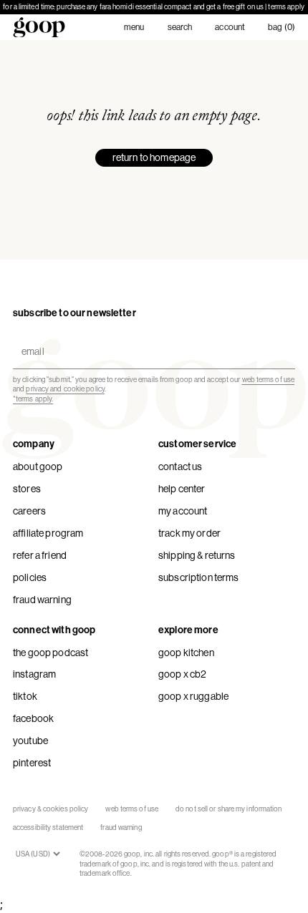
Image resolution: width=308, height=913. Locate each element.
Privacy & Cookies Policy (50, 809)
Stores (27, 488)
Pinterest (32, 762)
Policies (30, 577)
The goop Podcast (50, 652)
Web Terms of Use (131, 809)
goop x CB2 (182, 674)
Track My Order (189, 533)
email (29, 339)
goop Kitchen (186, 652)
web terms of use (268, 380)
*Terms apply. (33, 399)
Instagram (34, 674)
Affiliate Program (48, 533)
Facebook (33, 718)
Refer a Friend (40, 555)
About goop (37, 466)
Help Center (182, 488)
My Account (182, 511)
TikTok (25, 696)
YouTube (30, 740)
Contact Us (180, 466)
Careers (29, 511)
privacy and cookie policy (65, 389)
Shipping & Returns (197, 555)
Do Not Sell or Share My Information (228, 809)
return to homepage (154, 157)
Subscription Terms (198, 577)
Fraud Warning (42, 599)
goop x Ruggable (193, 696)
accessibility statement (48, 827)
